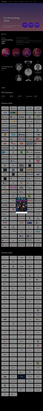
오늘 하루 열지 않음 (19, 212)
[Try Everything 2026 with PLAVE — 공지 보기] (21, 205)
